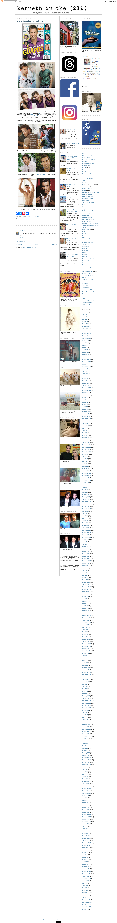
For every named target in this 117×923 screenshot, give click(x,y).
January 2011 (85, 755)
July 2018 (84, 542)
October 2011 (85, 734)
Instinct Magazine (87, 221)
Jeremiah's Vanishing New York (90, 225)
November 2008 (86, 817)
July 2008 (84, 826)
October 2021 (85, 449)
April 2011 (85, 748)
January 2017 (85, 584)
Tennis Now (85, 287)
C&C (83, 180)
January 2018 (85, 556)
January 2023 (85, 414)
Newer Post (19, 244)
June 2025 (85, 345)
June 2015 (85, 629)
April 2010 (85, 776)
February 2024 (86, 383)
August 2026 (85, 312)
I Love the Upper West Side (89, 213)
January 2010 (85, 783)
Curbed (84, 182)
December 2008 (86, 814)
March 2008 (85, 835)
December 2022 (86, 416)
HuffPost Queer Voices (88, 211)
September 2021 (86, 452)
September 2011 (86, 736)
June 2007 (85, 857)
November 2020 (86, 475)
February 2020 (86, 497)
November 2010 (86, 760)
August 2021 (85, 454)
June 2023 (85, 402)
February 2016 (86, 610)
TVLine (84, 298)
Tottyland (84, 296)
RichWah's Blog (86, 267)
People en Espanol (37, 116)
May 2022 (85, 433)
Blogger (43, 919)
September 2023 (86, 395)
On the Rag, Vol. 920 (70, 197)
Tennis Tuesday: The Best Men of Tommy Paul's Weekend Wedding (72, 254)
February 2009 (86, 809)
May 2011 (84, 745)
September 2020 (86, 480)
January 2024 (85, 385)
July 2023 (84, 399)
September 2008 (86, 821)
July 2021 (84, 456)
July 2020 (84, 485)
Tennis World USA (87, 289)
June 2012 (85, 715)
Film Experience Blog (88, 196)
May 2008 (85, 831)
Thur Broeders (72, 919)
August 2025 (85, 340)
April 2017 (85, 577)
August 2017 (85, 568)
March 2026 (85, 324)
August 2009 (85, 795)
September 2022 (86, 423)
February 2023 (86, 411)
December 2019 (86, 501)
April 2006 (85, 890)
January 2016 (85, 613)
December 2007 (86, 843)
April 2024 (85, 378)
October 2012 (85, 705)
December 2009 (86, 786)
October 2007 (85, 847)
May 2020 (85, 489)
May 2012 (85, 717)
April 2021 (85, 463)
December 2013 (86, 672)
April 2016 (85, 606)
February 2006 (86, 895)
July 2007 (84, 854)
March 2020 (85, 494)
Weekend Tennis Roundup (72, 143)
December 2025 (86, 331)
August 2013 (85, 681)
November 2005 (86, 902)
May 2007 (85, 859)
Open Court (85, 250)
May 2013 (85, 689)
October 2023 (85, 392)
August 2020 (85, 482)
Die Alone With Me (87, 188)
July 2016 (84, 599)
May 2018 (85, 546)
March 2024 (85, 380)
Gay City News (86, 200)
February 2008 (86, 838)
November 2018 (86, 532)
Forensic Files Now (87, 198)
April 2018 (85, 549)
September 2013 (86, 679)
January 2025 (85, 357)
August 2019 (85, 511)
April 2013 (85, 691)
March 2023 (85, 409)
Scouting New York (87, 271)
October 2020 (85, 478)
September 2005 (86, 907)
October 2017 (85, 563)
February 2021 (86, 468)
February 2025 (86, 354)
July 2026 (84, 314)
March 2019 (85, 523)
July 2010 (84, 769)
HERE (39, 113)
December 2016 (86, 587)
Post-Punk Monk (86, 260)
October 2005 (85, 904)
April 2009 (85, 805)
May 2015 (85, 632)
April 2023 (85, 407)
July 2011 (84, 741)
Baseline (84, 161)
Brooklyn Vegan (86, 176)
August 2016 (85, 596)
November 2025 (86, 333)
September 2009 (86, 793)
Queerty (84, 263)
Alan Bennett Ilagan (87, 155)
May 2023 (85, 404)
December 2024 (86, 359)
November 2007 (86, 845)
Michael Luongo (86, 238)
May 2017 (85, 575)
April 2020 (85, 492)
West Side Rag (86, 304)
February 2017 (86, 582)
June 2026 (85, 316)
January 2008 (85, 840)
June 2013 (85, 686)
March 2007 (85, 864)
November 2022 (86, 418)
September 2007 (86, 850)
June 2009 (85, 800)
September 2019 (86, 508)
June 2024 (85, 373)
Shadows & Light (86, 273)
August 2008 (85, 824)
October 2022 (85, 421)
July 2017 (84, 570)
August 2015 (85, 625)
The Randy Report (87, 265)
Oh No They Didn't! (87, 246)
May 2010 (85, 774)
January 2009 (85, 812)
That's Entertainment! (88, 292)
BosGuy (84, 170)
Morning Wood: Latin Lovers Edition (30, 21)
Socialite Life (85, 283)
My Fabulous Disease (88, 240)
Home (36, 244)
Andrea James (86, 157)
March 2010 (85, 779)
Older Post (54, 244)
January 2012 (85, 726)
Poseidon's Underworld (88, 258)
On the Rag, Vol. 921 (70, 129)
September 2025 (86, 338)
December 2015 (86, 615)
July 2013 (84, 684)
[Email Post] (17, 218)
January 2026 (85, 328)
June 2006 (85, 885)
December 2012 (86, 700)
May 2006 (85, 888)
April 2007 (85, 862)
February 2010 (86, 781)
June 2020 (85, 487)
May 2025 (85, 347)
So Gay (84, 281)
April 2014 (85, 662)
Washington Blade (87, 302)
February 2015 (86, 639)
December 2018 (86, 530)
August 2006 (85, 881)
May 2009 (85, 802)
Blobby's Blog (86, 165)
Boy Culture (85, 172)
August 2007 (85, 852)
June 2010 (85, 772)
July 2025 (84, 343)
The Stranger (85, 285)
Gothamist (85, 204)
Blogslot (84, 167)
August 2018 (85, 539)
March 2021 (85, 466)
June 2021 (85, 459)
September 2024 (86, 366)
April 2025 (85, 350)
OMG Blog (85, 248)
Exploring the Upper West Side (90, 192)
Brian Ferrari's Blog (87, 174)
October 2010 (85, 762)
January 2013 (85, 698)
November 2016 (86, 589)
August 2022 (85, 425)
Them (83, 294)
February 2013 (86, 696)
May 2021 (85, 461)
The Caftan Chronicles (88, 178)
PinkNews (85, 254)
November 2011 (86, 731)
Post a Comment (20, 241)
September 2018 (86, 537)
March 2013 (85, 693)
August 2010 (85, 767)
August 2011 (85, 738)
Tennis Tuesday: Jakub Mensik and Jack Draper (71, 157)
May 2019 (85, 518)
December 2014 (86, 644)
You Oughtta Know (25, 231)
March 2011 (85, 750)
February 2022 (86, 440)
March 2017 (85, 580)
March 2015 (85, 636)
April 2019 (85, 520)
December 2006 (86, 871)
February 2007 (86, 866)
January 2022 (85, 442)
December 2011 (86, 729)
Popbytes (84, 256)
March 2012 (85, 722)
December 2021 (86, 444)
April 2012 (85, 719)
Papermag (85, 252)
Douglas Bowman (59, 919)
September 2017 (86, 565)
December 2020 (86, 473)
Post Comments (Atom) (29, 247)
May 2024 (85, 376)
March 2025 (85, 352)
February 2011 (86, 753)
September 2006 (86, 878)
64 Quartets (85, 277)
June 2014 (85, 658)
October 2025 (85, 335)
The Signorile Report (87, 275)
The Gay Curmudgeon (88, 202)
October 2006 (85, 876)
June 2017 (85, 572)
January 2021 (85, 471)
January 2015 (85, 641)
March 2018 (85, 551)
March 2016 (85, 608)
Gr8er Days (85, 207)
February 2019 (86, 525)
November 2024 (86, 362)
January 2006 (85, 897)
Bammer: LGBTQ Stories (89, 159)
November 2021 (86, 447)
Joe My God (85, 227)
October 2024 (85, 364)
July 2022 (84, 428)
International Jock (87, 217)
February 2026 (86, 326)
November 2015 (86, 617)
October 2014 (85, 648)
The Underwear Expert (88, 300)
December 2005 (86, 899)
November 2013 (86, 674)
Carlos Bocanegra (40, 174)
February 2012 (86, 724)
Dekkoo (84, 184)
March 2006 (85, 892)
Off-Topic (84, 244)
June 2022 (85, 430)
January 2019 (85, 527)
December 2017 (86, 558)
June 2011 (85, 743)
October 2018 (85, 535)
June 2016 (85, 601)
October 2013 (85, 677)
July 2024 (84, 371)
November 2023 (86, 390)
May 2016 (85, 603)
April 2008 (85, 833)
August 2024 (85, 369)
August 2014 (85, 653)
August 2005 (85, 909)
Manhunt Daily (86, 229)
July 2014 (84, 655)
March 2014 (85, 665)
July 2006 (84, 883)
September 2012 (86, 708)
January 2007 (85, 869)
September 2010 (86, 764)
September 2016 (86, 594)
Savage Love (85, 269)
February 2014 (86, 667)
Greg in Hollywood (87, 209)
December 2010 (86, 757)
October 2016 (85, 591)
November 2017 (86, 561)
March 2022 (85, 437)
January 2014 (85, 670)
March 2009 (85, 807)
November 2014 (86, 646)
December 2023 (86, 388)
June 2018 (85, 544)
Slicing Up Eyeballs (87, 279)
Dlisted (84, 190)
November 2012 (86, 703)
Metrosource (85, 236)
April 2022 (85, 435)
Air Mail (84, 153)
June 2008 (85, 828)
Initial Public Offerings (88, 219)
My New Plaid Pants (87, 242)
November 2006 (86, 873)
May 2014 (85, 660)
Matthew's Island (86, 231)
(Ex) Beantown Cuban (88, 163)
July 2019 (84, 513)
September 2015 (86, 622)
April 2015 (85, 634)
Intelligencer (85, 215)
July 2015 (84, 627)
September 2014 (86, 651)
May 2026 (85, 319)
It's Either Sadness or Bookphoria (91, 223)
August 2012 (85, 710)
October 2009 (85, 790)
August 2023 (85, 397)
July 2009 (84, 798)
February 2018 (86, 553)
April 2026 (85, 321)
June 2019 (85, 516)
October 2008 (85, 819)
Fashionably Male (87, 194)
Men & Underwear (87, 234)
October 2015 (85, 620)
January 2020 (85, 499)
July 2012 (84, 712)
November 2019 (86, 504)
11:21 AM (23, 237)
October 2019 (85, 506)
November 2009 (86, 788)
